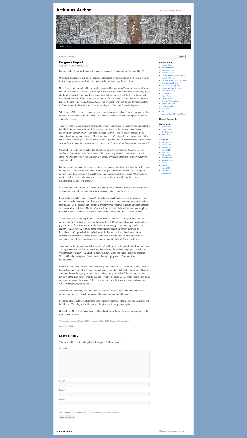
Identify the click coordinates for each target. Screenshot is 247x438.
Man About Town (168, 72)
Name (62, 381)
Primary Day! (166, 93)
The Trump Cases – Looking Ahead (174, 80)
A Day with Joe (167, 98)
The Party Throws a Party (170, 101)
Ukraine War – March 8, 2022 (172, 88)
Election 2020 (166, 127)
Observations (166, 134)
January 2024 (166, 145)
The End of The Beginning (171, 85)
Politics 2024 (104, 321)
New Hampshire (167, 132)
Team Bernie (166, 108)
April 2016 (165, 165)
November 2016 (167, 160)
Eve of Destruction (168, 70)
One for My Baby (66, 56)
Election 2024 (83, 321)
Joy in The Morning (168, 78)
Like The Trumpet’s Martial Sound (173, 75)
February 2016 (167, 170)
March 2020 (166, 152)
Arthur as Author (73, 10)
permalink (125, 321)
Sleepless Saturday (168, 106)
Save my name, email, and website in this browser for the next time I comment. (89, 412)
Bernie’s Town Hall (168, 103)
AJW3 (85, 65)
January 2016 (166, 173)
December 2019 (167, 157)
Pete (163, 111)
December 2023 (167, 147)
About (69, 46)
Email (62, 390)
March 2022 (166, 150)
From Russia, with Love (170, 83)
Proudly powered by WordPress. (173, 431)
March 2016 (166, 168)
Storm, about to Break (169, 90)
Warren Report (166, 96)
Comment (63, 348)
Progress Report (167, 65)
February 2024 (167, 142)
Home (61, 46)
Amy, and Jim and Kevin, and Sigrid (174, 114)
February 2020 (167, 155)
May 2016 (165, 163)
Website (62, 399)
